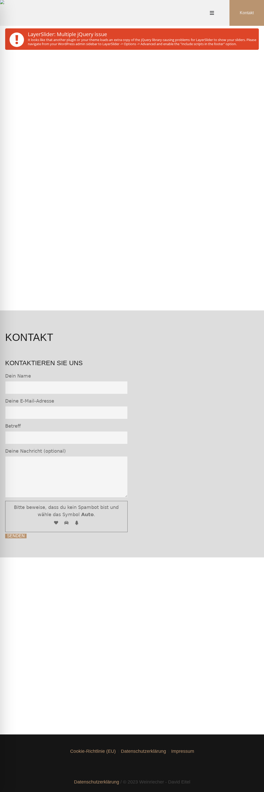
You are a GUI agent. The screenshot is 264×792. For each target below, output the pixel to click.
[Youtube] (141, 767)
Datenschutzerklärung (143, 751)
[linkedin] (132, 767)
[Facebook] (113, 767)
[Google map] (151, 767)
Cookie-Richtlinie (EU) (93, 751)
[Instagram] (122, 767)
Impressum (182, 751)
